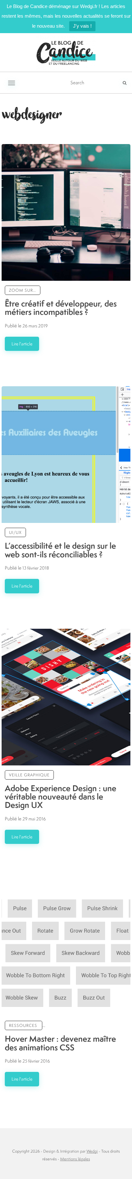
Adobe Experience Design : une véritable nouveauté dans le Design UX (60, 796)
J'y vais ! (82, 26)
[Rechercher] (124, 82)
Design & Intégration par (70, 1151)
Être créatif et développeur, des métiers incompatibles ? (61, 307)
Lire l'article (22, 344)
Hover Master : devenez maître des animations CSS (60, 1043)
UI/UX (15, 532)
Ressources (23, 1025)
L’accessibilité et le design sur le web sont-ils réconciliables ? (60, 550)
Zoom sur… (22, 290)
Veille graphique (29, 775)
